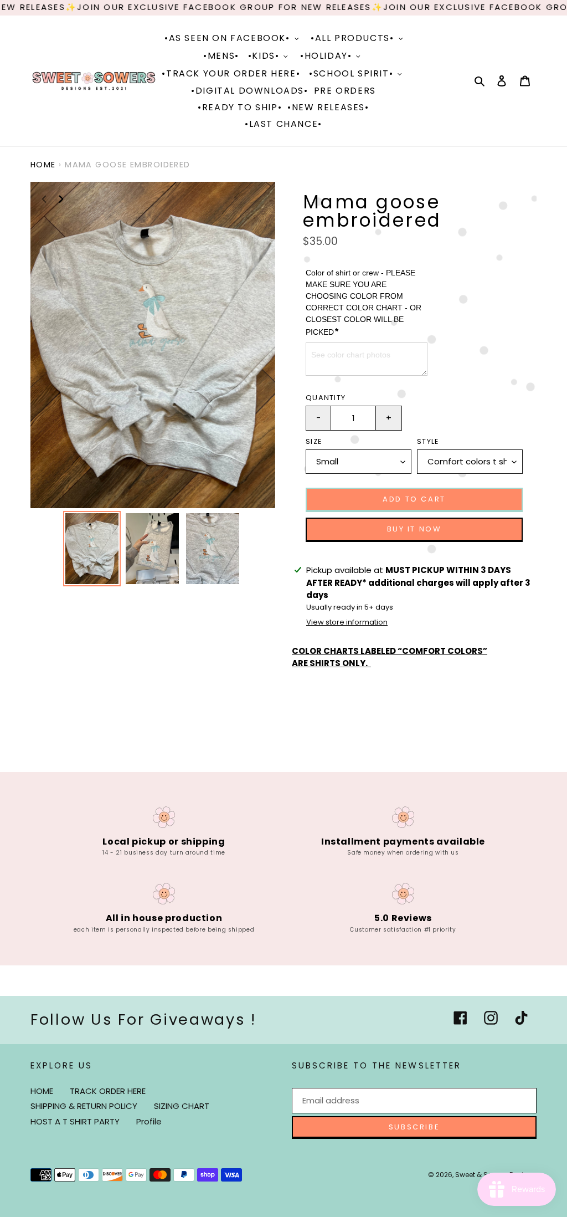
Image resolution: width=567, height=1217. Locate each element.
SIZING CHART (181, 1106)
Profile (149, 1121)
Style (428, 441)
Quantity (326, 397)
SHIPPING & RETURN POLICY (83, 1106)
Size (314, 441)
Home (43, 164)
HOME (41, 1091)
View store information (347, 622)
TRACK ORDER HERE (108, 1091)
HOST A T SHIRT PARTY (75, 1121)
